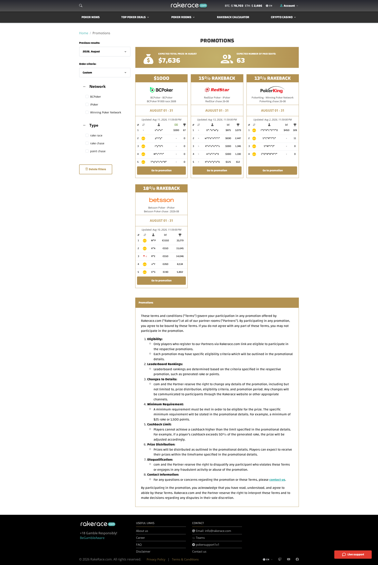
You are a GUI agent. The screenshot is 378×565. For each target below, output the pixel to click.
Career (140, 538)
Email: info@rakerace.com (213, 531)
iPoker (94, 104)
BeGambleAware (92, 538)
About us (142, 531)
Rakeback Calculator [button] (233, 17)
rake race (96, 135)
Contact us (199, 551)
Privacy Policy (156, 559)
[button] (289, 5)
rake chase (97, 143)
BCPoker (95, 96)
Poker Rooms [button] (181, 17)
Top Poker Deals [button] (133, 17)
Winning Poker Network (105, 112)
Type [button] (93, 125)
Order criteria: (87, 64)
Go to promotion (161, 170)
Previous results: (89, 43)
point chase (98, 151)
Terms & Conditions (185, 559)
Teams (200, 538)
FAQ (139, 544)
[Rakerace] (189, 5)
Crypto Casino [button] (282, 17)
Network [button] (97, 86)
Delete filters (97, 169)
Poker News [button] (91, 17)
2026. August (91, 51)
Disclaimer (143, 551)
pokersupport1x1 (207, 544)
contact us (277, 480)
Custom (87, 72)
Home (83, 33)
